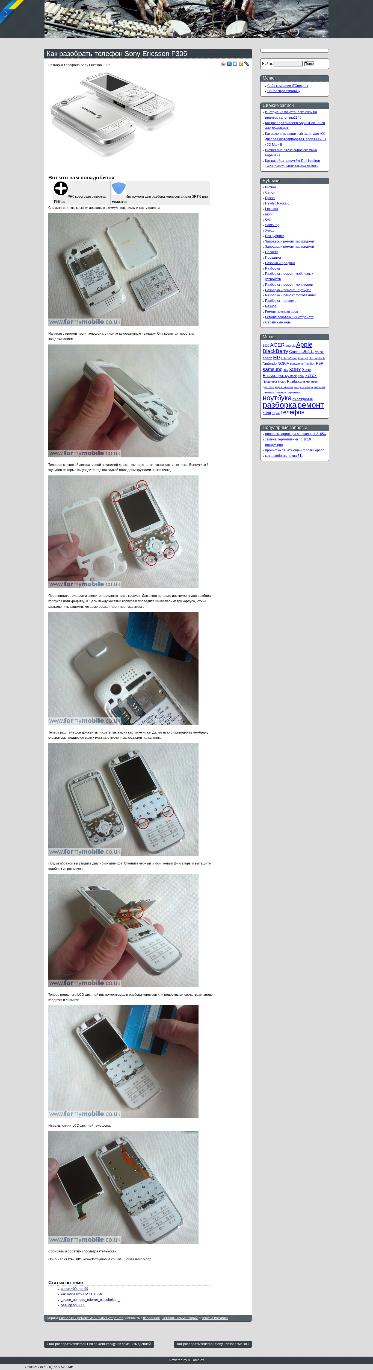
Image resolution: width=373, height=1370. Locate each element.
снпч (267, 413)
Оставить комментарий (180, 1318)
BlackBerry (275, 351)
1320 (266, 345)
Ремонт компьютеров (281, 312)
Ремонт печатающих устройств (289, 317)
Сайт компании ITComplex (287, 86)
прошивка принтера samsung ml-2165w (295, 434)
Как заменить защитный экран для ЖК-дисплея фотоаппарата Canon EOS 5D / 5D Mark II (295, 139)
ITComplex (196, 1360)
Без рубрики (274, 236)
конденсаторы (303, 387)
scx (285, 370)
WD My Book (288, 376)
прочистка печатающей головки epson (294, 450)
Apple (304, 344)
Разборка (272, 268)
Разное (271, 306)
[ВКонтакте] (229, 63)
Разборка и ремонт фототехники (290, 295)
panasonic (297, 363)
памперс (269, 392)
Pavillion (309, 363)
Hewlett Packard (277, 203)
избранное (151, 1318)
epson (267, 358)
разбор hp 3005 (73, 1305)
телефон (292, 412)
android (290, 345)
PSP (319, 363)
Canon (270, 192)
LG (311, 358)
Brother (270, 187)
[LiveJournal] (247, 63)
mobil (269, 214)
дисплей (268, 387)
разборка (280, 405)
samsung (273, 369)
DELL (307, 351)
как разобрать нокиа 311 (284, 456)
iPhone (292, 358)
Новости (271, 252)
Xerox (269, 230)
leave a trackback (215, 1318)
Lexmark (271, 209)
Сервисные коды (278, 322)
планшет (282, 392)
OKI (268, 219)
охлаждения (302, 399)
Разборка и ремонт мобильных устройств (91, 1318)
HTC (284, 358)
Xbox (301, 376)
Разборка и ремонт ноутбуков (288, 290)
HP (276, 357)
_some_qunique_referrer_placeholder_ (90, 1300)
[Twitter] (235, 63)
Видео (282, 381)
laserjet (303, 358)
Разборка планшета (281, 301)
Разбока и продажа (280, 263)
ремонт (310, 404)
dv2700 (319, 352)
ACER (277, 345)
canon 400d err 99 (74, 1289)
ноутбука (277, 398)
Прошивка (273, 257)
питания (319, 387)
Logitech (319, 358)
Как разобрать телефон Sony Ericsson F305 (116, 53)
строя (276, 413)
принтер (294, 392)
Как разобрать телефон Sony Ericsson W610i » (213, 1344)
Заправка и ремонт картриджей (289, 241)
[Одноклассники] (241, 63)
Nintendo (270, 363)
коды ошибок (284, 387)
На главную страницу (283, 91)
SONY (295, 369)
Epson (270, 198)
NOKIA (283, 363)
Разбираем (296, 381)
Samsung (272, 225)
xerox (311, 375)
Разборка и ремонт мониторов (289, 285)
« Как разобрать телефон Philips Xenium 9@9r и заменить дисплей (98, 1344)
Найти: (267, 64)
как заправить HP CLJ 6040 (82, 1294)
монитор (312, 381)
